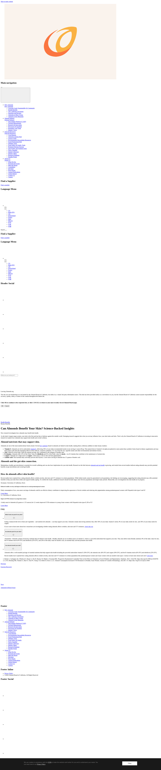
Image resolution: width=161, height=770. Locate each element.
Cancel (7, 406)
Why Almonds (8, 106)
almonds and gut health (97, 465)
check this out (89, 526)
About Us (7, 160)
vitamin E (33, 449)
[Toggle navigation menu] (1, 87)
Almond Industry (9, 120)
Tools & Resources (10, 133)
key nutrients (44, 446)
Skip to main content (7, 1)
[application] (80, 764)
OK (2, 406)
